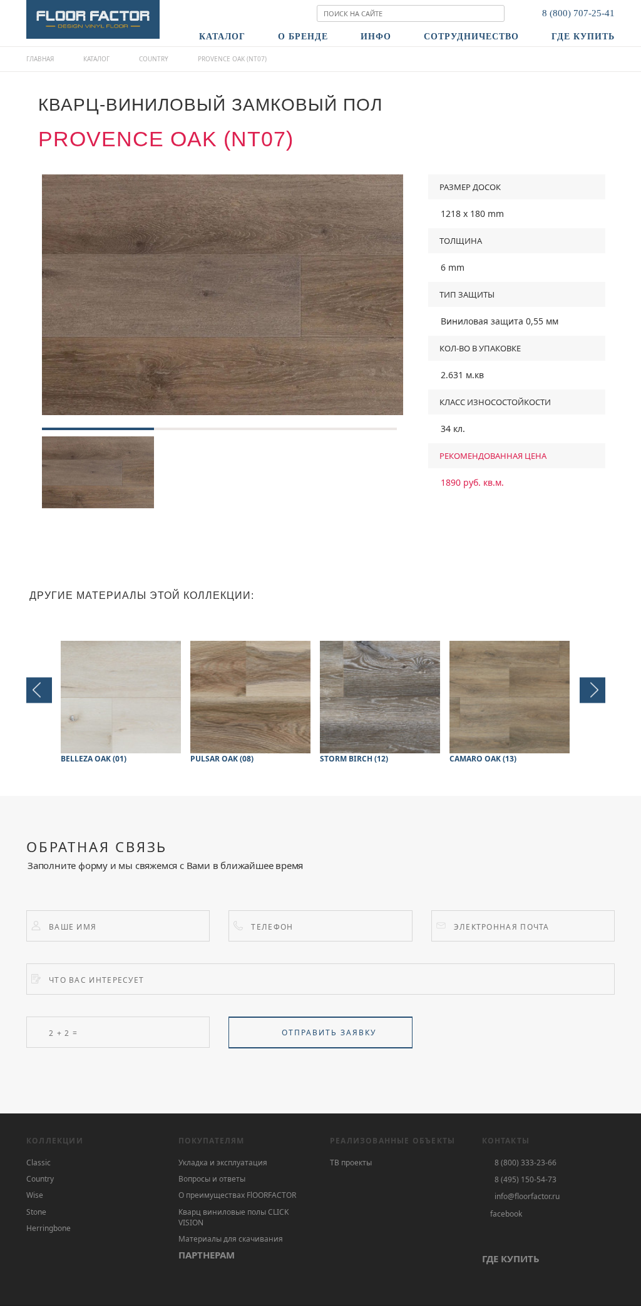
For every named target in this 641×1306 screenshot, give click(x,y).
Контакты (506, 1140)
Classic (38, 1162)
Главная (40, 58)
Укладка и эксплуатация (222, 1162)
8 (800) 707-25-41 (578, 13)
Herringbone (48, 1228)
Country (153, 58)
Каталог (96, 58)
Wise (34, 1195)
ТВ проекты (351, 1162)
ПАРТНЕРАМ (206, 1254)
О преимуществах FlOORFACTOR (237, 1195)
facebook (506, 1213)
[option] (222, 294)
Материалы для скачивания (230, 1238)
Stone (36, 1212)
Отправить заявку (329, 1032)
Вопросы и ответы (211, 1178)
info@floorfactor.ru (527, 1196)
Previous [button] (39, 690)
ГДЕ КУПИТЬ (511, 1258)
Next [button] (592, 690)
